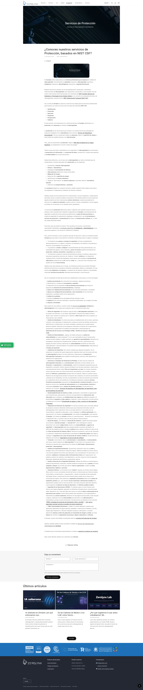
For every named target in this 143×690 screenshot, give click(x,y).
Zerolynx (28, 686)
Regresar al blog (72, 545)
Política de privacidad (44, 686)
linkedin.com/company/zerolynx (105, 668)
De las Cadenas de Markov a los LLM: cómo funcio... (71, 614)
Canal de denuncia (34, 686)
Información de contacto (66, 686)
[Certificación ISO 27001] (29, 649)
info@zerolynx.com (102, 663)
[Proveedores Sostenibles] (105, 649)
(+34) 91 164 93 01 (102, 665)
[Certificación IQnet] (47, 649)
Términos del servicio (54, 686)
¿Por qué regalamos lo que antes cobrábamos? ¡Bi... (104, 614)
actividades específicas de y (76, 228)
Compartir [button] (48, 61)
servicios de (79, 306)
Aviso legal (74, 686)
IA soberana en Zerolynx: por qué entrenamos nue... (39, 614)
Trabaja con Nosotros (52, 665)
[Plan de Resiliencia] (76, 649)
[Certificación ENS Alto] (38, 649)
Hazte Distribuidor (52, 663)
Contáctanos (50, 668)
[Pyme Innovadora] (56, 649)
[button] (44, 2)
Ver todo (71, 638)
